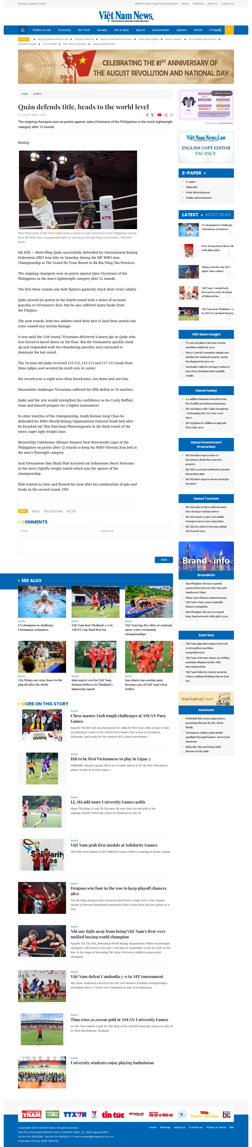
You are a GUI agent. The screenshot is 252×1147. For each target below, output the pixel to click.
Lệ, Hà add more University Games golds (108, 802)
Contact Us (227, 3)
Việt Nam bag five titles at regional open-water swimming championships (148, 629)
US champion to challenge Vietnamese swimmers (35, 627)
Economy (64, 30)
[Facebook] (147, 115)
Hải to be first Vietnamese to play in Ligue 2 (111, 758)
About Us (213, 3)
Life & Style (121, 30)
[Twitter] (152, 115)
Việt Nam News (126, 16)
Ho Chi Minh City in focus (203, 39)
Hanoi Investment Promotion (116, 39)
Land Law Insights (149, 39)
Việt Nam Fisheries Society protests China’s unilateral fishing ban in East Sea (207, 676)
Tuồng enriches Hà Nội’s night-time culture (216, 269)
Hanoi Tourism (173, 39)
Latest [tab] (190, 215)
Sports (140, 30)
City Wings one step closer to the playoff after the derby (40, 682)
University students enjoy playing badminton (112, 1062)
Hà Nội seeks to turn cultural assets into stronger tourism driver (206, 509)
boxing (36, 510)
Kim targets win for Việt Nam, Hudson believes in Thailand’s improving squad (92, 684)
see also (31, 580)
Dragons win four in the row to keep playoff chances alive (118, 890)
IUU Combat (50, 44)
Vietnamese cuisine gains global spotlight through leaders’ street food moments (208, 737)
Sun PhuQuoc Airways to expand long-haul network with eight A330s (207, 614)
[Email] (171, 115)
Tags (23, 511)
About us (179, 1127)
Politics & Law (42, 30)
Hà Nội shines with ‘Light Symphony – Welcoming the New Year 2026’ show (207, 413)
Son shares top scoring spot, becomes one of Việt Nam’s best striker (146, 684)
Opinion (181, 30)
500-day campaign (74, 44)
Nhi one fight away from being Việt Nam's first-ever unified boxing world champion (118, 933)
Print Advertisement (198, 192)
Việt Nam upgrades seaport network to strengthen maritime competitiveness (207, 648)
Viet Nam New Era (84, 39)
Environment (160, 30)
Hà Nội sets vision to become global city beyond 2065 (206, 529)
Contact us (196, 1127)
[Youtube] (159, 115)
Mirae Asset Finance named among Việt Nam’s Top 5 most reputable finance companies (206, 602)
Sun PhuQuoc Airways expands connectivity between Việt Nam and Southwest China (206, 588)
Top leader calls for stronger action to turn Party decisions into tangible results (208, 371)
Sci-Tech (84, 30)
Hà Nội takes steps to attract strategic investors (207, 481)
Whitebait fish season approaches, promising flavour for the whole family (206, 723)
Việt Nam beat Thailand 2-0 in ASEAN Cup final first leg (92, 627)
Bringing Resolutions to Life (53, 39)
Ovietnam (198, 3)
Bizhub (185, 3)
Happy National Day (104, 44)
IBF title (71, 510)
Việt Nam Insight (27, 44)
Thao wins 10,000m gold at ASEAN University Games (119, 1019)
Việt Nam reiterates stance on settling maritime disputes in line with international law (207, 662)
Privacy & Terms (216, 1127)
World (198, 30)
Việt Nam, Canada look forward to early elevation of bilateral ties (217, 292)
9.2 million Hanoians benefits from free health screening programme (206, 401)
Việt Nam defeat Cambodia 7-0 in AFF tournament (117, 976)
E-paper (191, 173)
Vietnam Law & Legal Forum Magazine (156, 3)
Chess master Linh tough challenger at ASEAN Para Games (118, 718)
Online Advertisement (199, 197)
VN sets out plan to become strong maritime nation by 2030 (205, 345)
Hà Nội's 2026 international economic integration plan (208, 472)
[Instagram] (165, 115)
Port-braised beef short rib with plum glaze (218, 248)
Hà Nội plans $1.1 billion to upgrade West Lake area (206, 425)
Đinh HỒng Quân (53, 510)
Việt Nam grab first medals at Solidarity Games (114, 845)
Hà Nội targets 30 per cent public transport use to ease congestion (205, 519)
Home (25, 93)
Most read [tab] (218, 215)
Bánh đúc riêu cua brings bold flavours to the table (203, 749)
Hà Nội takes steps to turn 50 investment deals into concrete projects (204, 459)
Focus (23, 39)
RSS (231, 1127)
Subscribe (192, 187)
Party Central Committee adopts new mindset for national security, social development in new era (207, 357)
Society (102, 30)
